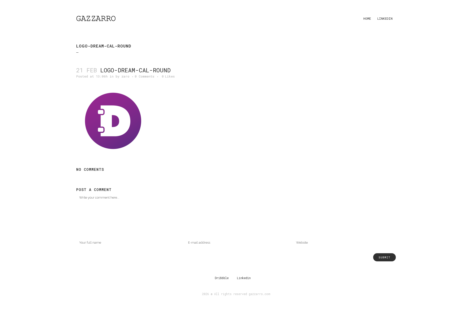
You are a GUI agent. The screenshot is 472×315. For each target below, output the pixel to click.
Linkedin (244, 278)
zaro (125, 76)
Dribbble (222, 278)
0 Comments (144, 76)
